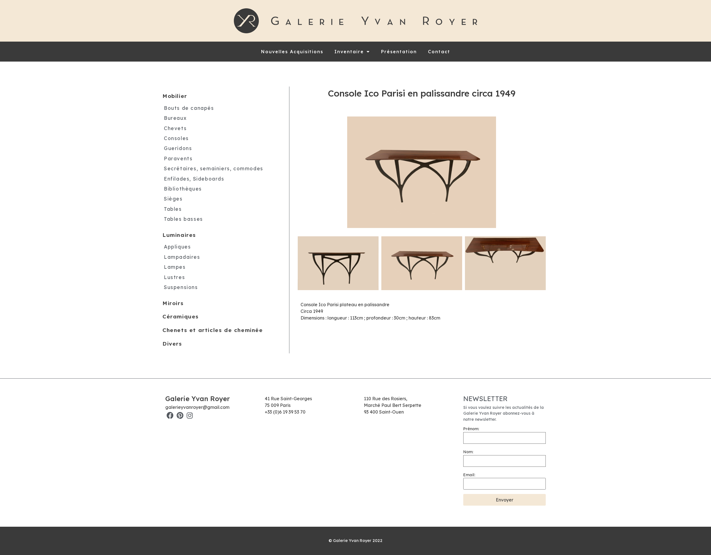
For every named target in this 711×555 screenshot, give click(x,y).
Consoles (176, 138)
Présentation (399, 51)
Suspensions (181, 287)
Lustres (174, 277)
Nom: (468, 451)
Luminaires (179, 235)
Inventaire (349, 51)
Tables (173, 209)
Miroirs (173, 303)
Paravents (178, 158)
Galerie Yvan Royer (197, 398)
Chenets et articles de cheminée (212, 330)
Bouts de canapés (189, 108)
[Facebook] (170, 415)
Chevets (175, 128)
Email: (469, 474)
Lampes (175, 267)
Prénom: (471, 428)
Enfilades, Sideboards (194, 179)
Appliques (177, 247)
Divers (172, 343)
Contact (439, 51)
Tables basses (183, 219)
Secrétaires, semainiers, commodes (213, 168)
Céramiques (180, 316)
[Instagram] (189, 415)
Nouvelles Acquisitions (292, 51)
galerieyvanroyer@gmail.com (197, 407)
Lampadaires (182, 257)
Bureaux (175, 118)
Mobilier (174, 96)
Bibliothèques (183, 189)
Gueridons (178, 148)
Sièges (173, 199)
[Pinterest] (180, 415)
